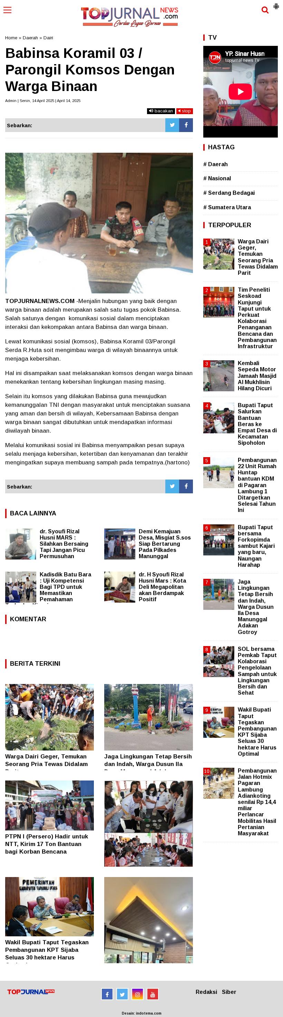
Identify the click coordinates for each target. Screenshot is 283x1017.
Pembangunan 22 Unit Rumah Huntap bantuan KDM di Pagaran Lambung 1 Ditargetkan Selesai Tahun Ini (257, 485)
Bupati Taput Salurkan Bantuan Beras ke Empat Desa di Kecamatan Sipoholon (257, 424)
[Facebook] (186, 125)
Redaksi (206, 992)
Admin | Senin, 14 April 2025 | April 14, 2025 (42, 101)
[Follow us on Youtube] (153, 994)
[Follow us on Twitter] (122, 994)
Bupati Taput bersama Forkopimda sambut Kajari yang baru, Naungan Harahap (256, 546)
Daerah (30, 37)
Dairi (48, 37)
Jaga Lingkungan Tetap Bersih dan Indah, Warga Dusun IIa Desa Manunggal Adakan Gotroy (256, 607)
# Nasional (217, 178)
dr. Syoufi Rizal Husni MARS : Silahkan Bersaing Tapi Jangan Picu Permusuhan (64, 543)
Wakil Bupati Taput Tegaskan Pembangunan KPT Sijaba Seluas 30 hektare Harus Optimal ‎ (257, 731)
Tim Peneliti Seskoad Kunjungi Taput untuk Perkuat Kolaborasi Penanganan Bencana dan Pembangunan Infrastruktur (257, 318)
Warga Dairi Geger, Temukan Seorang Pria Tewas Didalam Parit (46, 764)
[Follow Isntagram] (137, 994)
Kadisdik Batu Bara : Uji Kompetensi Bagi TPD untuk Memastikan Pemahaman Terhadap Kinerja (48, 590)
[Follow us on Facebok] (107, 994)
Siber (229, 992)
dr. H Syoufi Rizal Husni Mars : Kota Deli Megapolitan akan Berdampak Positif (162, 587)
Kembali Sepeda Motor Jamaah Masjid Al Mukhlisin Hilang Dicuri (257, 375)
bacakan (163, 110)
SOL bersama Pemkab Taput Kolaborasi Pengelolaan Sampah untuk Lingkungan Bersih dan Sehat (257, 671)
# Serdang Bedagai (229, 193)
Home (11, 37)
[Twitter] (172, 125)
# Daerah (215, 164)
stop (185, 110)
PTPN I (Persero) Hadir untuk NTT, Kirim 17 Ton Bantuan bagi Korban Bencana (46, 844)
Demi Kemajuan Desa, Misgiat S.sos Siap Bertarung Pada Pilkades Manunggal (165, 543)
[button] (276, 3)
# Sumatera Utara (227, 207)
